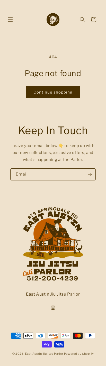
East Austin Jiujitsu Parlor (44, 353)
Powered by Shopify (79, 353)
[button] (10, 19)
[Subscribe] (89, 174)
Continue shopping (53, 92)
